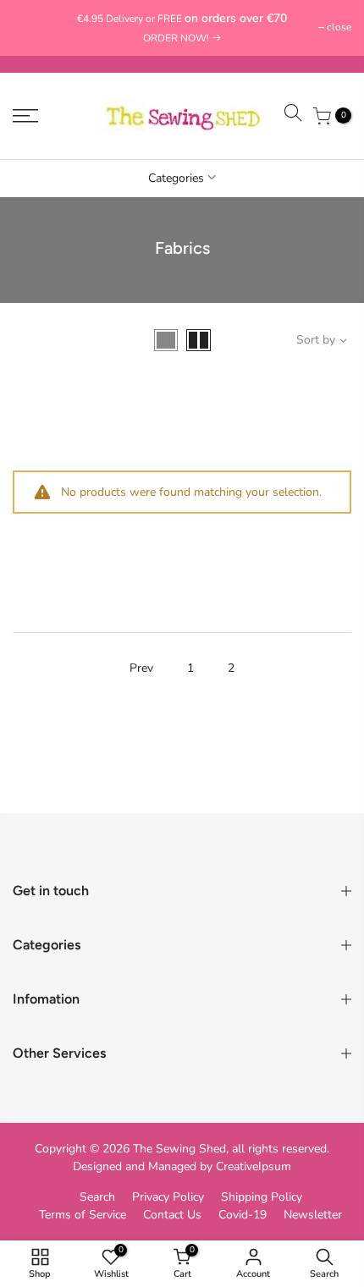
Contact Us (172, 1215)
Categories (176, 178)
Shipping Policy (261, 1197)
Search (97, 1197)
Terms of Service (82, 1215)
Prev (141, 668)
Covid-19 (242, 1215)
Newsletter (313, 1215)
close (33, 27)
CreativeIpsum (253, 1166)
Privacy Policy (168, 1197)
